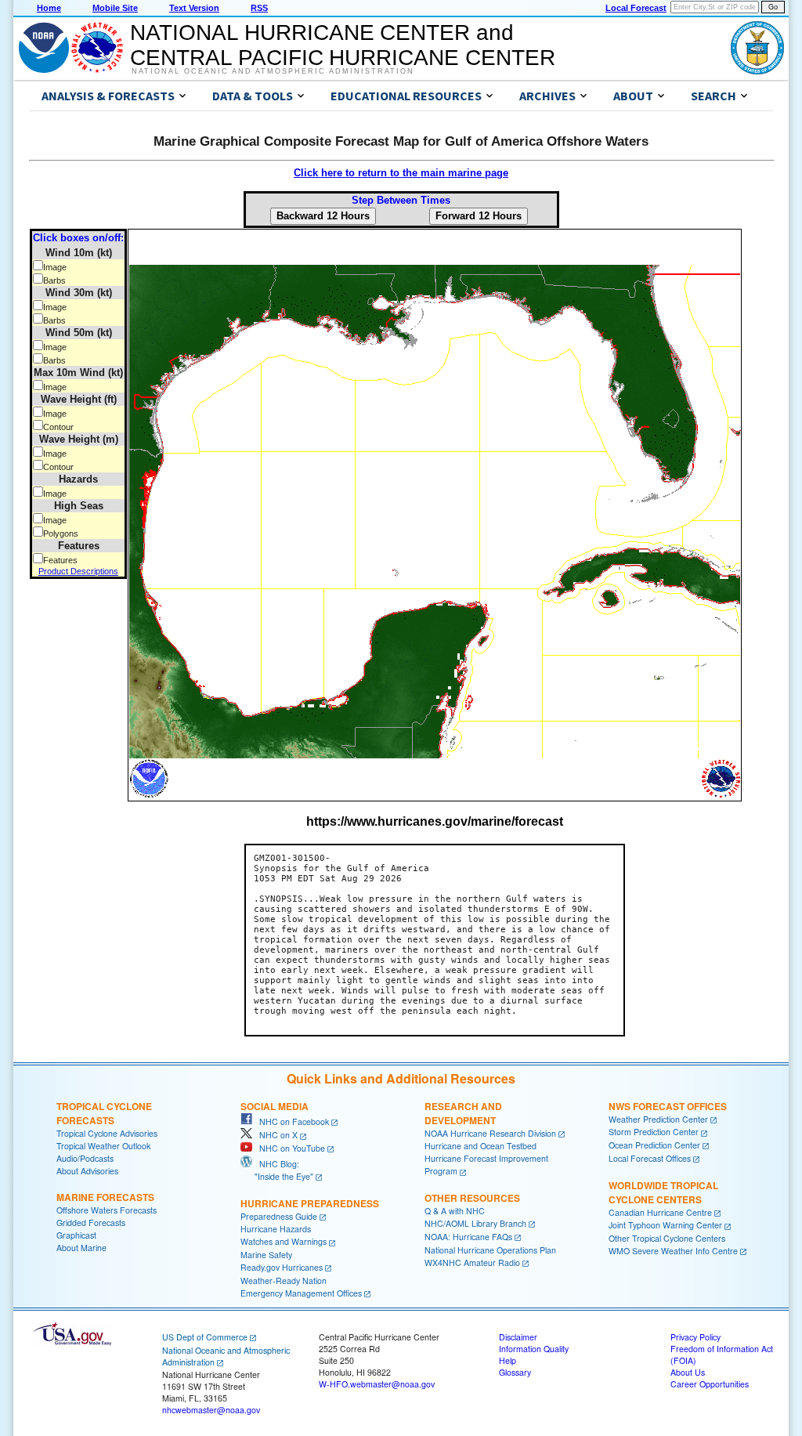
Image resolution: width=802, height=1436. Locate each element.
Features (60, 560)
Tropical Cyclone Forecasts (104, 1113)
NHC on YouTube (288, 1148)
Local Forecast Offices (650, 1158)
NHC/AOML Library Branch (475, 1223)
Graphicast (76, 1235)
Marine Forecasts (105, 1197)
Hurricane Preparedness (309, 1203)
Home (49, 8)
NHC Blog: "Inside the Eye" (276, 1170)
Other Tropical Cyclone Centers (667, 1238)
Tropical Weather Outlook (103, 1146)
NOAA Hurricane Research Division (490, 1133)
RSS (259, 8)
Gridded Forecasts (90, 1222)
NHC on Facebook (290, 1121)
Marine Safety (266, 1255)
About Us (687, 1372)
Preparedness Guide (278, 1216)
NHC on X (275, 1135)
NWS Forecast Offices (668, 1106)
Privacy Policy (695, 1337)
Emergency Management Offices (301, 1293)
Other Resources (472, 1198)
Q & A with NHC (454, 1211)
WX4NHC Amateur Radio (472, 1262)
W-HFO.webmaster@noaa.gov (377, 1384)
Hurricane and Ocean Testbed (480, 1146)
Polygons (60, 533)
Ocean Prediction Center (654, 1145)
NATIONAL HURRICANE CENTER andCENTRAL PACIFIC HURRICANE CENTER (342, 45)
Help (507, 1360)
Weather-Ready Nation (283, 1280)
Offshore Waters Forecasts (106, 1210)
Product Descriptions (78, 571)
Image (55, 267)
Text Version (194, 8)
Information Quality (534, 1349)
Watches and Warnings (283, 1241)
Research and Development (463, 1113)
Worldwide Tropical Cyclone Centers (663, 1192)
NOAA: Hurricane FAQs (468, 1236)
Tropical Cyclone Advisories (106, 1133)
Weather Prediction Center (658, 1119)
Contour (58, 427)
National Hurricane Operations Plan (490, 1250)
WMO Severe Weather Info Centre (673, 1251)
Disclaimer (518, 1337)
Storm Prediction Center (654, 1132)
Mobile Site (115, 8)
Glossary (515, 1372)
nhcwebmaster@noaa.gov (211, 1410)
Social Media (274, 1106)
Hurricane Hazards (275, 1229)
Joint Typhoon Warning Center (665, 1225)
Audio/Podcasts (85, 1158)
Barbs (54, 280)
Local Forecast (636, 8)
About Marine (81, 1247)
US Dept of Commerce (204, 1337)
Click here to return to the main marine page (401, 173)
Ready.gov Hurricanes (281, 1267)
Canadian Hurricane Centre (660, 1212)
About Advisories (87, 1171)
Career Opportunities (709, 1384)
